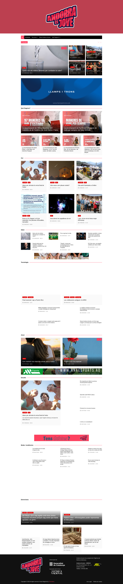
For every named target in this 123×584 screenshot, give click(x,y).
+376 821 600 (84, 568)
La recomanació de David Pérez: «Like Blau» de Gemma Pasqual (29, 149)
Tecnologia (30, 297)
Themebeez (51, 581)
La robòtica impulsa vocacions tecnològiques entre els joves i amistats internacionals (90, 309)
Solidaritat (27, 37)
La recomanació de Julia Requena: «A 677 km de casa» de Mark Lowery (50, 149)
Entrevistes (30, 512)
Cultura (72, 67)
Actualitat (25, 67)
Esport (24, 215)
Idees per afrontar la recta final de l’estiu (35, 415)
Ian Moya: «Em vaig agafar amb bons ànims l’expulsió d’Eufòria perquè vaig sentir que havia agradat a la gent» (40, 518)
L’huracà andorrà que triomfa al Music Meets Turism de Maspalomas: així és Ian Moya (93, 542)
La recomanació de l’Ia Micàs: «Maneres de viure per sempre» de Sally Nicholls (80, 129)
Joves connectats (29, 70)
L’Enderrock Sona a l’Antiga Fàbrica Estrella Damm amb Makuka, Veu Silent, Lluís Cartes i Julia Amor (66, 451)
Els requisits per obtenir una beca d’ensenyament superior (76, 54)
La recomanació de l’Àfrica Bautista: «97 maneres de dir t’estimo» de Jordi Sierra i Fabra (40, 129)
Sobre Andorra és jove (44, 37)
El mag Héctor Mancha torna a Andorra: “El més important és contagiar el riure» (51, 541)
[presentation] (98, 42)
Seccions (34, 37)
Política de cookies (97, 581)
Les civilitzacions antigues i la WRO (75, 300)
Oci (94, 51)
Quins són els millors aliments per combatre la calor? (42, 42)
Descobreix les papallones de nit (60, 218)
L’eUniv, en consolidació (86, 421)
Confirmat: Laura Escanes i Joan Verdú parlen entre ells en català (39, 461)
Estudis (72, 50)
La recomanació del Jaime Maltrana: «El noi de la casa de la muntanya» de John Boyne (92, 150)
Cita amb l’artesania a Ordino (87, 185)
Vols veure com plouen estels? (59, 185)
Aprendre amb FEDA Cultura (87, 394)
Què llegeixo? (55, 37)
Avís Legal (89, 581)
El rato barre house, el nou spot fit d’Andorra (71, 546)
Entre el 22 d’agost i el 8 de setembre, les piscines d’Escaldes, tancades (33, 220)
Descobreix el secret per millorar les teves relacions (38, 361)
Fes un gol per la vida (65, 233)
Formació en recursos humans (87, 408)
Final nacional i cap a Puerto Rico (32, 300)
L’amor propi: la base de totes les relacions (77, 361)
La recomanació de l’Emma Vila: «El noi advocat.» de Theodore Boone (71, 149)
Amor (24, 358)
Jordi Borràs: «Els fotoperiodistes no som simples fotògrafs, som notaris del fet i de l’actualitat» (28, 542)
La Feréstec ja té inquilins (93, 70)
